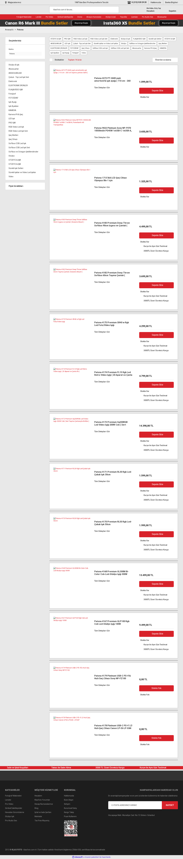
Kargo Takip (69, 812)
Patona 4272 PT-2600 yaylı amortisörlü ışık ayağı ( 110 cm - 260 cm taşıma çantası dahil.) (112, 79)
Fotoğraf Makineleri (13, 796)
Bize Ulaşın (68, 800)
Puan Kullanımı (70, 816)
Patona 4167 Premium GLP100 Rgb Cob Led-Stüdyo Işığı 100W (111, 622)
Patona (20, 30)
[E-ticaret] (91, 857)
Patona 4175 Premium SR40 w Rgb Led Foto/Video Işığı (111, 323)
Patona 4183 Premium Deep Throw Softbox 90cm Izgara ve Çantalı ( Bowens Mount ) (112, 224)
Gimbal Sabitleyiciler (13, 808)
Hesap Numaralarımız (44, 804)
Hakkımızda (156, 2)
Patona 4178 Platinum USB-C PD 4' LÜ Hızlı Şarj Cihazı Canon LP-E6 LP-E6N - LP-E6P (113, 727)
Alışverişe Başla (81, 23)
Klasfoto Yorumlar (42, 800)
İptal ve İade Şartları (43, 812)
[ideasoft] (77, 857)
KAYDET (170, 805)
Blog (36, 808)
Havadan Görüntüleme (14, 812)
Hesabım (38, 796)
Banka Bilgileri (171, 2)
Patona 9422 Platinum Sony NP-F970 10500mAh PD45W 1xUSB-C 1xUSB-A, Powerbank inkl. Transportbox (113, 129)
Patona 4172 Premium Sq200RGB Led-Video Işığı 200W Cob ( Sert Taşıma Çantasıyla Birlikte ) (111, 423)
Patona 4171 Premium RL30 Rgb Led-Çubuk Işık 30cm (113, 473)
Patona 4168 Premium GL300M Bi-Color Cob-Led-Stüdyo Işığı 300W (111, 572)
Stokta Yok (156, 688)
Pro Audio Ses (11, 820)
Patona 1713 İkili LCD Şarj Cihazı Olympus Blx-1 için (110, 179)
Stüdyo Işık (9, 816)
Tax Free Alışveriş (42, 820)
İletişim (67, 804)
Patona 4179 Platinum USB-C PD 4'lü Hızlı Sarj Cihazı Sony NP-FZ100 (112, 677)
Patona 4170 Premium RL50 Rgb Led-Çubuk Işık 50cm (113, 523)
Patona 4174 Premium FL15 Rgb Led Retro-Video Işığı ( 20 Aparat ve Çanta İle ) (113, 373)
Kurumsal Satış (70, 808)
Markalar (38, 816)
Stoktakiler (59, 60)
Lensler (8, 800)
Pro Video (9, 804)
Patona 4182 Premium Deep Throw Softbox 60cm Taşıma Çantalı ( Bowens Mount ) (112, 274)
